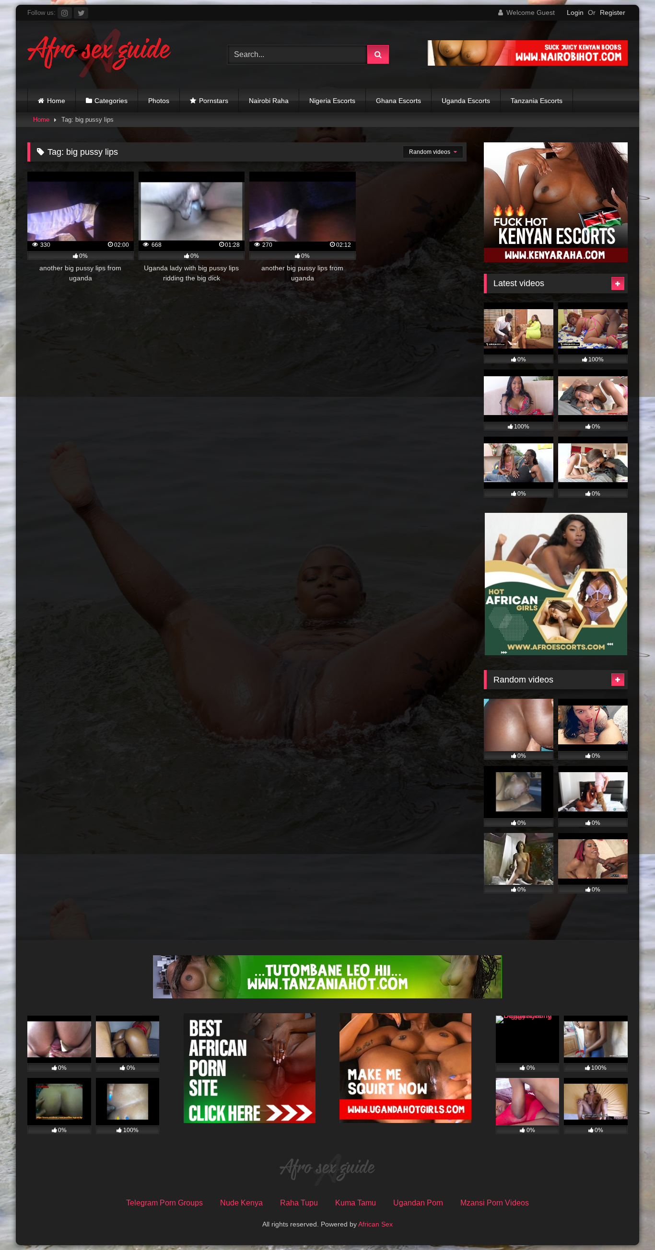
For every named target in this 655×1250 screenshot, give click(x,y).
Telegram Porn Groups (164, 1203)
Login (575, 12)
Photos (158, 100)
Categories (111, 100)
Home (56, 100)
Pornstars (213, 100)
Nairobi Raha (269, 100)
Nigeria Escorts (332, 100)
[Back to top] (625, 1221)
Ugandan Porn (418, 1203)
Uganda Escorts (466, 100)
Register (612, 12)
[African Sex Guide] (99, 54)
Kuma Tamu (355, 1203)
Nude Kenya (241, 1203)
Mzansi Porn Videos (494, 1203)
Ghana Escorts (398, 100)
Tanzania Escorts (536, 100)
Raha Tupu (299, 1203)
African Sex (375, 1224)
